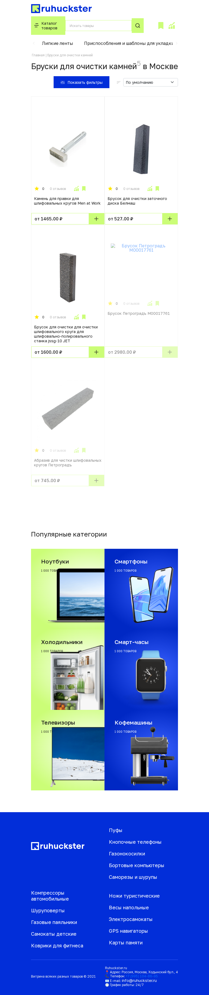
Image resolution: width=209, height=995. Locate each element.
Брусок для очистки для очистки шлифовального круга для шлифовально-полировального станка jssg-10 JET (66, 334)
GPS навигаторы (128, 931)
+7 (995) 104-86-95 (142, 976)
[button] (33, 43)
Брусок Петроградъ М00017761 (138, 313)
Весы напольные (129, 907)
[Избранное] (161, 25)
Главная (38, 55)
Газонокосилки (127, 854)
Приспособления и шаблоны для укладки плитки (137, 43)
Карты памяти (126, 942)
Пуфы (115, 830)
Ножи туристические (134, 896)
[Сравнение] (171, 25)
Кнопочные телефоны (135, 842)
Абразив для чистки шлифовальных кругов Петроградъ (68, 462)
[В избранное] (84, 188)
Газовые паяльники (54, 922)
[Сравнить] (76, 188)
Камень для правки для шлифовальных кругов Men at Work (67, 200)
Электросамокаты (131, 919)
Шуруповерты (48, 910)
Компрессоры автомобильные (50, 896)
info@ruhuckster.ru (139, 980)
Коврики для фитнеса (57, 945)
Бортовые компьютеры (136, 865)
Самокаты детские (53, 934)
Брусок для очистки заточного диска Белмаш (137, 200)
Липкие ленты (57, 43)
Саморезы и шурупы (133, 877)
